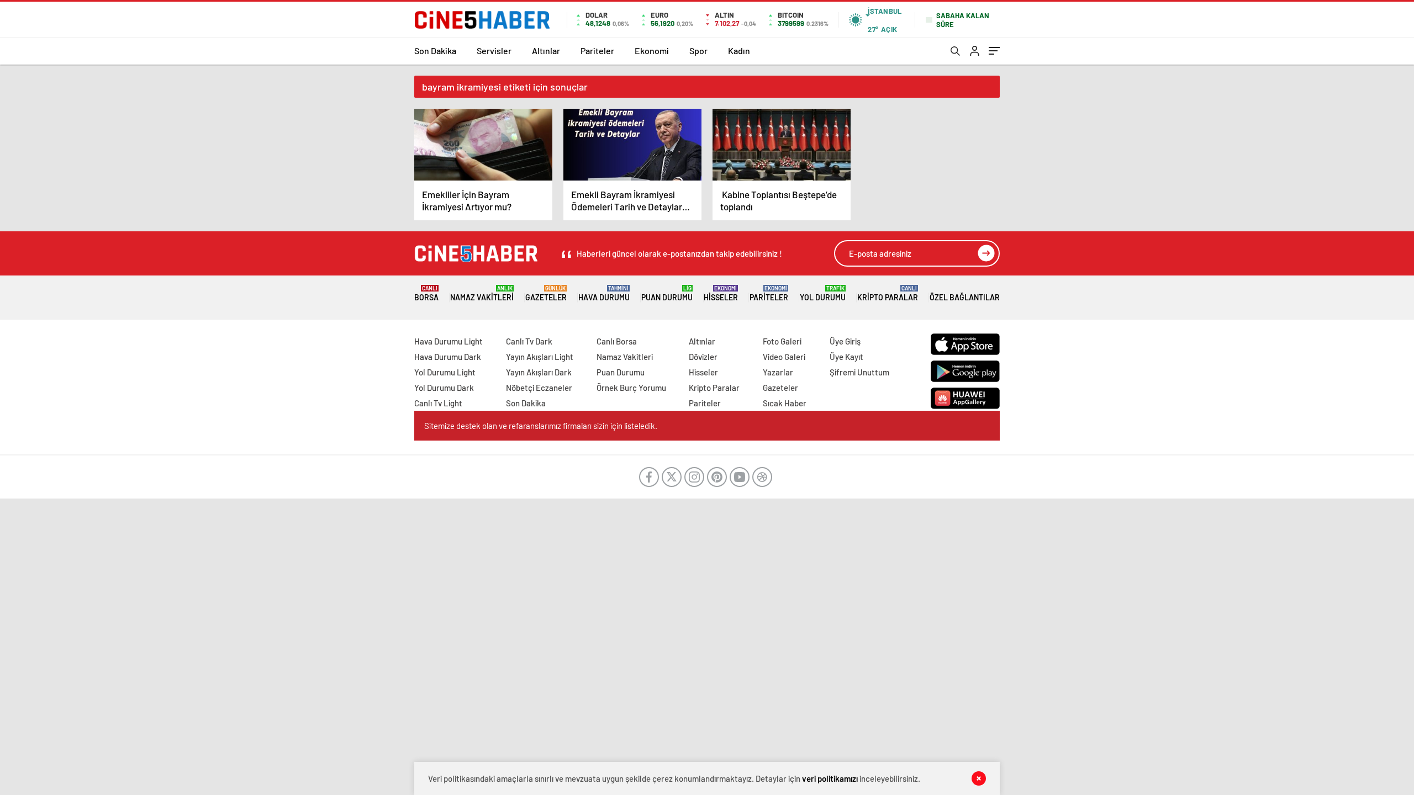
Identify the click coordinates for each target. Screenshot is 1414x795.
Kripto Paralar (887, 293)
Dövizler (703, 357)
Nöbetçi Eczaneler (539, 388)
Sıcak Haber (784, 403)
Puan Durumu (667, 293)
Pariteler (597, 50)
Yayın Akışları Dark (539, 372)
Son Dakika (435, 50)
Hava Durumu (604, 293)
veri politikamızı (830, 778)
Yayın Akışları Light (539, 357)
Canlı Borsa (617, 341)
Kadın (739, 50)
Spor (698, 50)
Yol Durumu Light (445, 372)
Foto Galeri (782, 341)
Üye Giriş (845, 341)
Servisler (494, 50)
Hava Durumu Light (448, 341)
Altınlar (546, 50)
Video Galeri (784, 357)
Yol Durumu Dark (444, 388)
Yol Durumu (823, 293)
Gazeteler (546, 293)
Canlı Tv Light (438, 403)
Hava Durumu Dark (447, 357)
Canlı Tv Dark (529, 341)
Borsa (426, 293)
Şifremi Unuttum (859, 372)
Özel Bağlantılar (965, 297)
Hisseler (721, 293)
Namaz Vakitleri (482, 293)
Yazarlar (778, 372)
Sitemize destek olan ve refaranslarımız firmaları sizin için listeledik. (540, 426)
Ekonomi (652, 50)
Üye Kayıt (846, 357)
